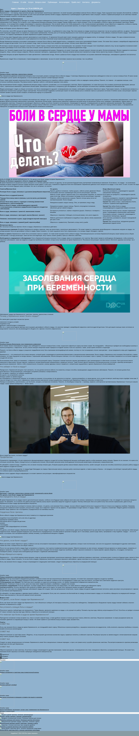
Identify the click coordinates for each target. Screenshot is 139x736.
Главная (15, 2)
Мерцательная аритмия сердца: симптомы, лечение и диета (19, 723)
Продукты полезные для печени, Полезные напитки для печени (20, 720)
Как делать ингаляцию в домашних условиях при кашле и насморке (21, 697)
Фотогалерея (64, 2)
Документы (96, 2)
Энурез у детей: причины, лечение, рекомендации (15, 716)
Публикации (52, 2)
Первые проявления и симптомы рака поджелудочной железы (19, 577)
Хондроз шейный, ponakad (8, 685)
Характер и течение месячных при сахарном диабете (16, 726)
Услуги (30, 2)
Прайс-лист (75, 2)
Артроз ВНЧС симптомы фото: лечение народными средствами (20, 730)
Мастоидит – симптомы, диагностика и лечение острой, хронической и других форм (26, 493)
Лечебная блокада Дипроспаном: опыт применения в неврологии (20, 344)
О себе (23, 2)
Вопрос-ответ (40, 2)
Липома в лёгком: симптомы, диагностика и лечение (16, 74)
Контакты (86, 2)
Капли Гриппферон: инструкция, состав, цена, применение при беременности (24, 709)
